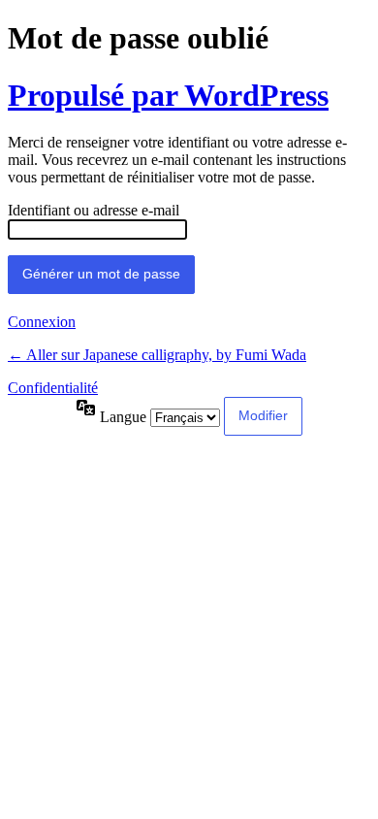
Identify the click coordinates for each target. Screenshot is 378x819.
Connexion (42, 321)
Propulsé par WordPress (168, 95)
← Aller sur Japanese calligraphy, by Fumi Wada (157, 354)
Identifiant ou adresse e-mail (93, 210)
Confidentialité (53, 387)
